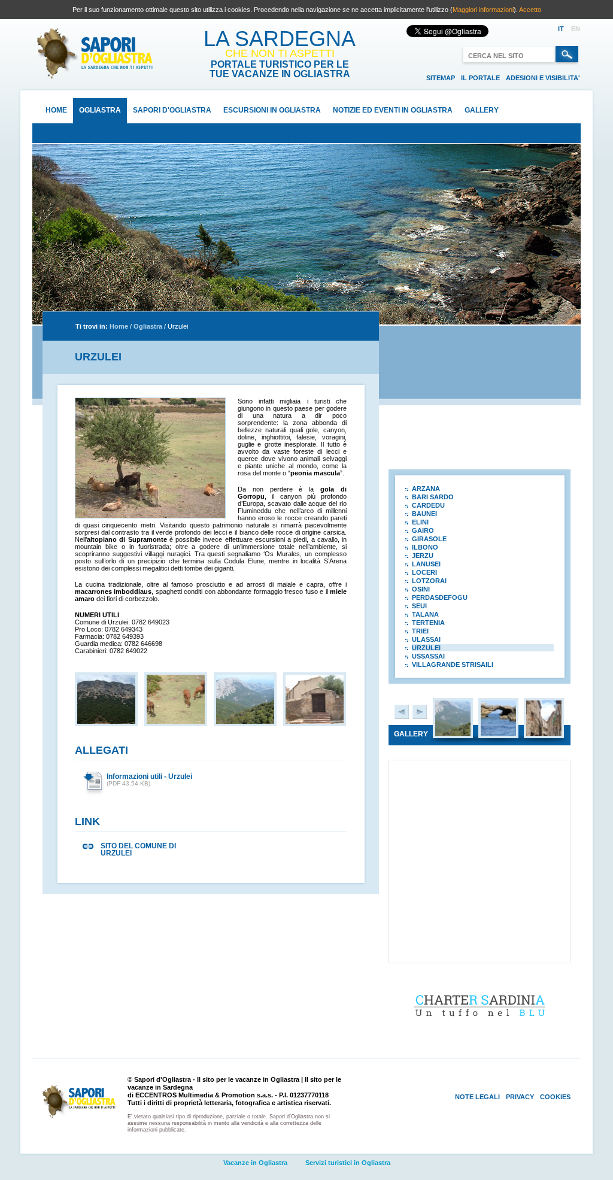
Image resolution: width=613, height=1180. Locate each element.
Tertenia (428, 622)
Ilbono (425, 547)
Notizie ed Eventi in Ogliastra (393, 110)
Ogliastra (100, 110)
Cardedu (428, 505)
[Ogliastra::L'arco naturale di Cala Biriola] (498, 733)
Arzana (426, 488)
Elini (420, 522)
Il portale (480, 77)
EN (575, 28)
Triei (420, 631)
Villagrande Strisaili (452, 664)
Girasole (429, 538)
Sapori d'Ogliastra (172, 110)
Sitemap (440, 77)
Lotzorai (429, 580)
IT (561, 28)
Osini (421, 589)
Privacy (520, 1096)
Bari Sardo (433, 496)
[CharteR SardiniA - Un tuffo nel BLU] (479, 1024)
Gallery (482, 110)
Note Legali (477, 1096)
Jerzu (422, 555)
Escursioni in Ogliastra (272, 110)
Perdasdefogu (440, 597)
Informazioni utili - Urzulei (149, 776)
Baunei (424, 513)
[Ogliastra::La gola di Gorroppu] (453, 733)
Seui (419, 605)
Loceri (424, 572)
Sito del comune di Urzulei (138, 849)
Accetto (530, 9)
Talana (425, 614)
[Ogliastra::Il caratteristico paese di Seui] (544, 733)
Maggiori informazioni (483, 9)
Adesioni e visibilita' (543, 77)
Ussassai (428, 656)
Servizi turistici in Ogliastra (347, 1162)
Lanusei (426, 564)
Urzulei (178, 326)
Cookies (555, 1096)
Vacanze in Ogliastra (255, 1162)
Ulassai (426, 639)
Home (56, 110)
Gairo (423, 530)
